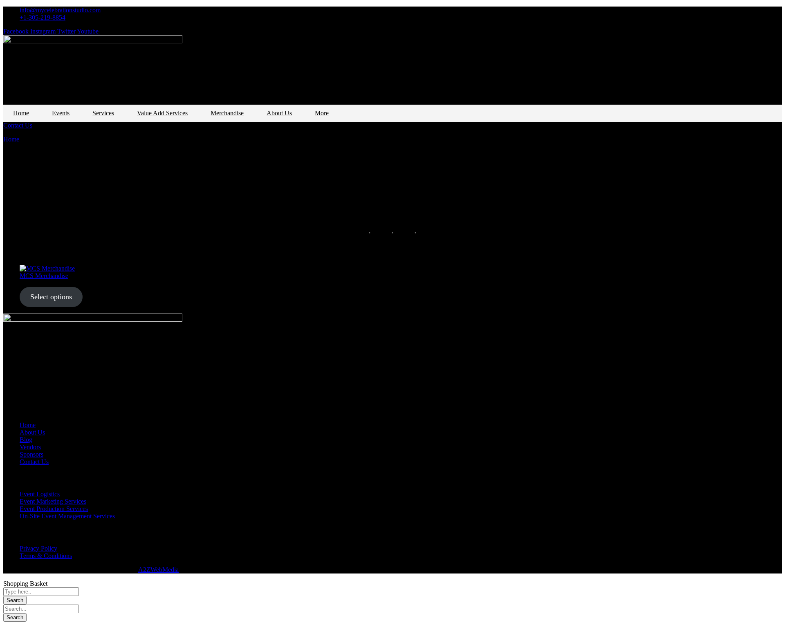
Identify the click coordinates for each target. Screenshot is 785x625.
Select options (51, 297)
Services (103, 113)
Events (61, 113)
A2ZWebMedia (158, 569)
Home (21, 113)
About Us (279, 113)
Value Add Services (162, 113)
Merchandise (227, 113)
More (322, 113)
